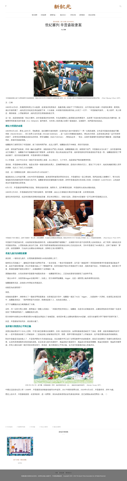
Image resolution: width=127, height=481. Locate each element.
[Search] (120, 6)
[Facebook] (5, 6)
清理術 (20, 463)
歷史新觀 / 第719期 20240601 (63, 21)
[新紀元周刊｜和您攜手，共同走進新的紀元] (63, 6)
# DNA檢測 (8, 427)
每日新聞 (34, 15)
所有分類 (73, 15)
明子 (13, 454)
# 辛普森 (32, 427)
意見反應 (61, 472)
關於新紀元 (69, 472)
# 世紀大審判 (44, 427)
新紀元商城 (92, 15)
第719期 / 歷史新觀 (19, 460)
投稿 (56, 472)
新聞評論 (52, 15)
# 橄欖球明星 (21, 427)
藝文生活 (62, 15)
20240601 (27, 454)
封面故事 (43, 15)
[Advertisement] (63, 46)
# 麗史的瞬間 (56, 427)
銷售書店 (82, 15)
